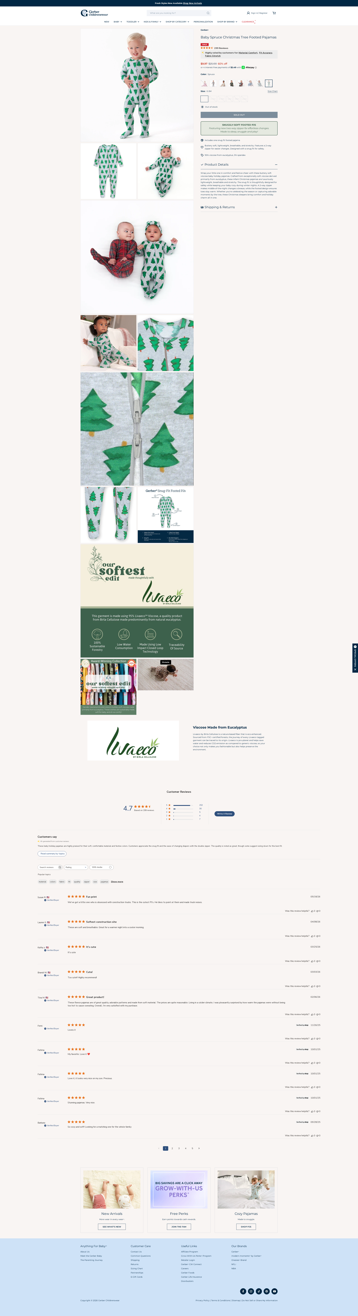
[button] (355, 658)
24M (245, 100)
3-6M (213, 100)
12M (230, 100)
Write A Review (224, 813)
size (95, 881)
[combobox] (179, 13)
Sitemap (236, 1300)
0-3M (205, 100)
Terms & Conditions (220, 1300)
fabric (61, 881)
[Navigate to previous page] (159, 1148)
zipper (87, 881)
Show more (117, 881)
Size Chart (273, 91)
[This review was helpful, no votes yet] (312, 910)
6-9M (222, 100)
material (42, 881)
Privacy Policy (202, 1300)
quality (77, 881)
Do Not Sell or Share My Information (260, 1300)
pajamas (104, 881)
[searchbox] (47, 867)
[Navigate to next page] (199, 1148)
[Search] (208, 13)
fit (69, 881)
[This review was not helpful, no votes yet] (317, 910)
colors (53, 881)
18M (237, 100)
